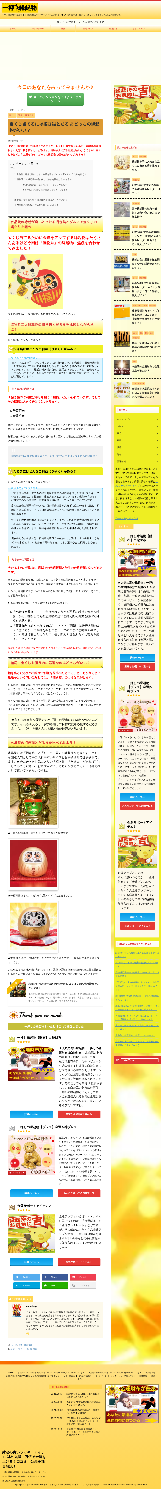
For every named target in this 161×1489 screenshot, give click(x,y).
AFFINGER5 (141, 1484)
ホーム (13, 28)
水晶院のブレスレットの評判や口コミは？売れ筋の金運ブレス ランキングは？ (51, 1372)
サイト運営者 (69, 1376)
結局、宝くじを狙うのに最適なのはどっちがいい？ (42, 199)
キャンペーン (138, 28)
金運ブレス (88, 28)
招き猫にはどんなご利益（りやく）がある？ (46, 185)
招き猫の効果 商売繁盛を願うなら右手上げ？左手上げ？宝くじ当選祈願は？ (54, 455)
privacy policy (85, 1376)
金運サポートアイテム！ (79, 1261)
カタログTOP (38, 28)
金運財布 (113, 28)
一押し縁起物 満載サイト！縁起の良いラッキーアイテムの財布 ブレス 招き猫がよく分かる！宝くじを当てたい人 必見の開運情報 (24, 1476)
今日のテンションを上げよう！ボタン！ (57, 99)
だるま (14, 1349)
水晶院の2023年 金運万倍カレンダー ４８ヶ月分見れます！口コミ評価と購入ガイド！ (137, 1007)
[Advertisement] (80, 55)
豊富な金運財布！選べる (79, 1114)
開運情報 (28, 1345)
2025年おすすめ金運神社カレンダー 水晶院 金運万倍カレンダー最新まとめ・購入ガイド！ (137, 986)
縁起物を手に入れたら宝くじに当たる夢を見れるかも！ (146, 165)
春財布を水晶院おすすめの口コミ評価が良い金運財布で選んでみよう (146, 392)
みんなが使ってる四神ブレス (79, 1193)
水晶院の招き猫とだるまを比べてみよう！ (38, 204)
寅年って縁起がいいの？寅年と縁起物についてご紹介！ (146, 347)
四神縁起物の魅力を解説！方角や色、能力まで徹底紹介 (146, 212)
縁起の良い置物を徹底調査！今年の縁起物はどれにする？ (146, 263)
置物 (63, 28)
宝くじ (14, 1345)
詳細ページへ (32, 1114)
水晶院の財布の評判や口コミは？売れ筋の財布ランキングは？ (114, 1372)
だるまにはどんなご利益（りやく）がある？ (47, 190)
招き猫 (29, 1349)
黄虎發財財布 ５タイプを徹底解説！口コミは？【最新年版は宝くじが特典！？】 (136, 1017)
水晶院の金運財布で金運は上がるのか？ (135, 1035)
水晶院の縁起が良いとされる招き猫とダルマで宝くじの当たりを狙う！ (51, 174)
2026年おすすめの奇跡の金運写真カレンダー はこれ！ (146, 189)
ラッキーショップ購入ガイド (123, 1376)
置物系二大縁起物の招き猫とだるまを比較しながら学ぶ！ (45, 179)
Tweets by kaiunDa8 (126, 518)
